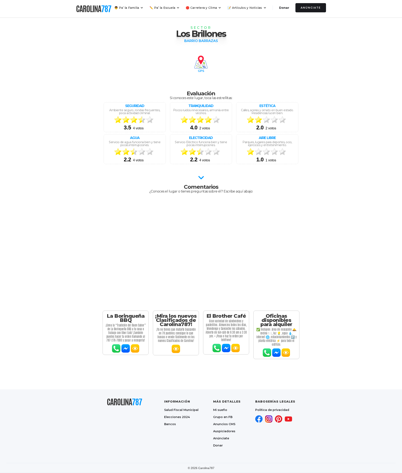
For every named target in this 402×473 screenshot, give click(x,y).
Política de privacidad (272, 410)
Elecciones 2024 (177, 417)
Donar (284, 8)
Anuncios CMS (224, 424)
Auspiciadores (224, 431)
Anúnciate (311, 7)
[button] (128, 8)
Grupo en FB (222, 417)
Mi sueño (220, 410)
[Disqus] (201, 252)
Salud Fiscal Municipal (181, 410)
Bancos (170, 424)
